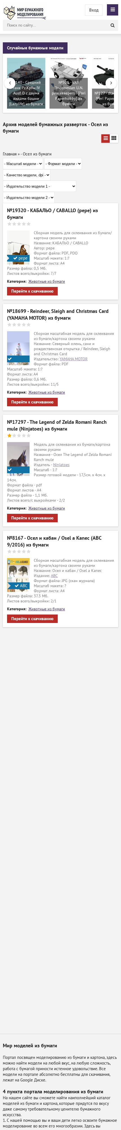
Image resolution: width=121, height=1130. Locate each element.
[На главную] (25, 10)
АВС (54, 575)
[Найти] (112, 25)
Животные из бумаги (46, 281)
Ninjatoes (61, 464)
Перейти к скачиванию (32, 291)
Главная (10, 154)
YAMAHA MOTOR (74, 359)
